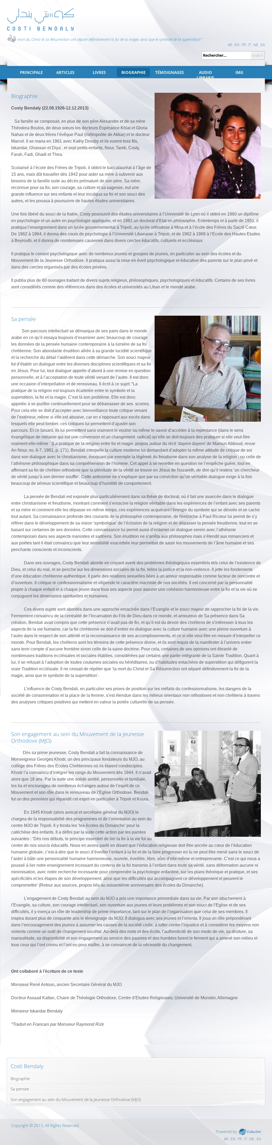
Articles (65, 72)
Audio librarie (205, 75)
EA (263, 44)
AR (230, 44)
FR (244, 44)
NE (255, 44)
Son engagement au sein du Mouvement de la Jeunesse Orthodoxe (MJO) (76, 1099)
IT (249, 44)
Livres (99, 72)
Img (239, 72)
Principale (31, 72)
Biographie (133, 72)
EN (237, 44)
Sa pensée (20, 1088)
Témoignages (169, 72)
